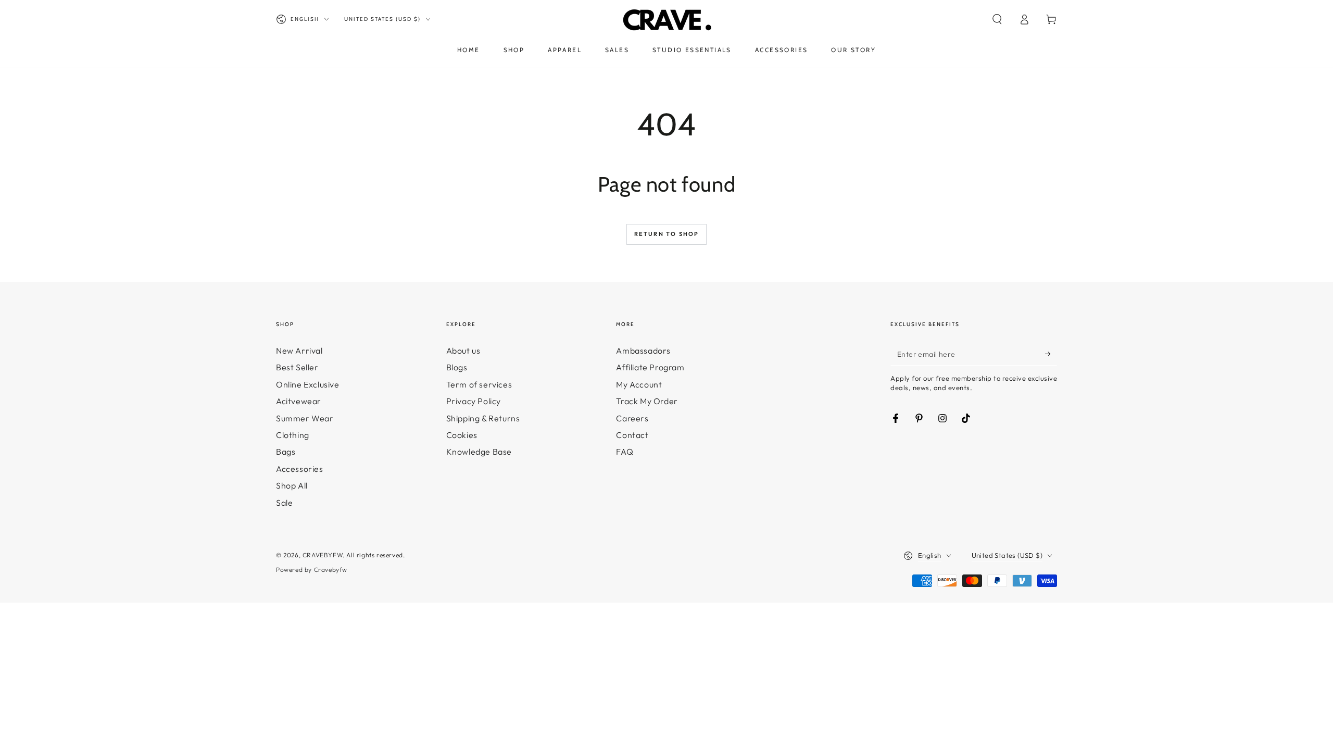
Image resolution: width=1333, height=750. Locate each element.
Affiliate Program (650, 367)
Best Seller (297, 367)
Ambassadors (643, 350)
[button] (997, 19)
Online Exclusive (307, 384)
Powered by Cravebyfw (311, 569)
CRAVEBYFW (323, 555)
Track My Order (646, 401)
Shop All (292, 485)
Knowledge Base (479, 451)
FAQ (624, 451)
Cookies (461, 435)
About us (463, 350)
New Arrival (299, 350)
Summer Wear (305, 418)
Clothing (292, 435)
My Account (639, 384)
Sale (284, 502)
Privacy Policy (473, 401)
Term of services (479, 384)
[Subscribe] (1051, 353)
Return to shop (666, 234)
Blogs (457, 367)
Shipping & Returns (483, 418)
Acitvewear (298, 401)
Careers (632, 418)
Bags (285, 451)
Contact (632, 435)
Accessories (299, 469)
